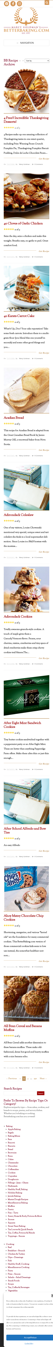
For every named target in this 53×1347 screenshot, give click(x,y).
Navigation (27, 42)
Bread (10, 1149)
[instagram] (19, 3)
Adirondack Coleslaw (19, 515)
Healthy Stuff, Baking (18, 1189)
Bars (10, 1139)
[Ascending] (20, 61)
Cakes (11, 1159)
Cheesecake (13, 1162)
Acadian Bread (14, 418)
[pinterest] (6, 3)
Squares (11, 1222)
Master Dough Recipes (18, 1199)
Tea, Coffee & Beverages (18, 1287)
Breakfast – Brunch (16, 1250)
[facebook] (13, 3)
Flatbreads (12, 1186)
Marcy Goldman (24, 164)
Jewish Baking (14, 1196)
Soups (11, 1284)
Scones (11, 1219)
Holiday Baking (15, 1192)
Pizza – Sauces (14, 1274)
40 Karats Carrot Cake (19, 316)
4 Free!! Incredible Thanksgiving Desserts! (26, 120)
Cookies (11, 1172)
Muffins (11, 1206)
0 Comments (38, 164)
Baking (9, 1126)
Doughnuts (13, 1179)
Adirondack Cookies (18, 616)
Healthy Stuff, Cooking (18, 1264)
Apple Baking (14, 1129)
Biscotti (11, 1142)
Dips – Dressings (15, 1257)
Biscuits (11, 1146)
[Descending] (23, 61)
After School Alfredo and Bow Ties (25, 831)
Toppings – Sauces (16, 1236)
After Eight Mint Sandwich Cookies (22, 725)
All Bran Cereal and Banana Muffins (23, 1028)
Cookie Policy (29, 1343)
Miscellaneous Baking (18, 1202)
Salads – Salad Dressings (19, 1277)
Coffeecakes (13, 1169)
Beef (10, 1247)
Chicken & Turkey (16, 1254)
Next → (43, 1078)
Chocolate (12, 1166)
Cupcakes (12, 1176)
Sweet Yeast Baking (16, 1226)
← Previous (11, 1078)
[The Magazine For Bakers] (26, 32)
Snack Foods (14, 1280)
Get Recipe (44, 158)
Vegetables (12, 1290)
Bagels (11, 1132)
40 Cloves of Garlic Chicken (23, 223)
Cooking (10, 1244)
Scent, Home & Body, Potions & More (25, 1216)
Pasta (10, 1270)
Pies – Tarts (13, 1212)
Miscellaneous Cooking (18, 1267)
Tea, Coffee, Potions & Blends (21, 1232)
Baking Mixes (14, 1136)
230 (35, 1078)
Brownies (12, 1152)
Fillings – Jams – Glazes (18, 1182)
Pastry (11, 1209)
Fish (10, 1260)
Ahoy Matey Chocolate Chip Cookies (24, 918)
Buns (10, 1156)
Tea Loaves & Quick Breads (20, 1229)
